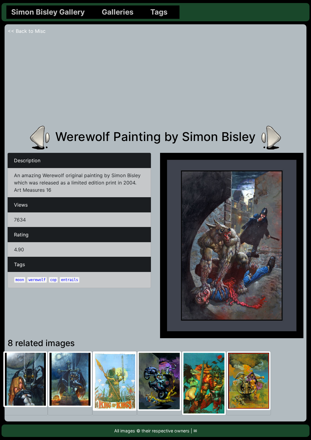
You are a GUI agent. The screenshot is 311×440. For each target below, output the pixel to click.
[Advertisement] (155, 80)
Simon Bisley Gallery (48, 12)
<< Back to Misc (27, 31)
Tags (158, 12)
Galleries (117, 12)
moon (19, 280)
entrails (69, 280)
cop (53, 280)
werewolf (37, 280)
